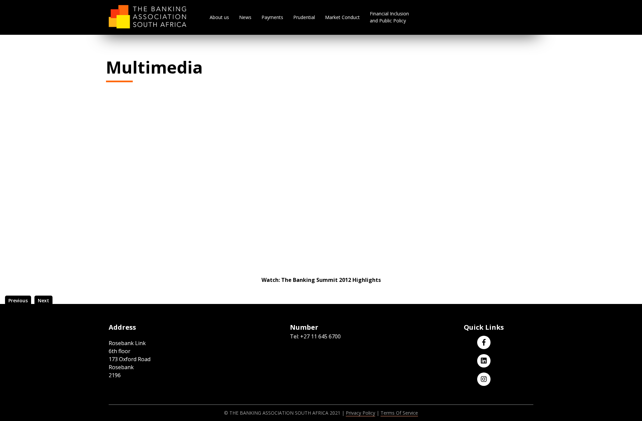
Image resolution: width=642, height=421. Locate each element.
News (245, 17)
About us (219, 17)
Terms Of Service (399, 413)
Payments (272, 17)
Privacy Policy (360, 413)
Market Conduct (342, 17)
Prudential (304, 17)
